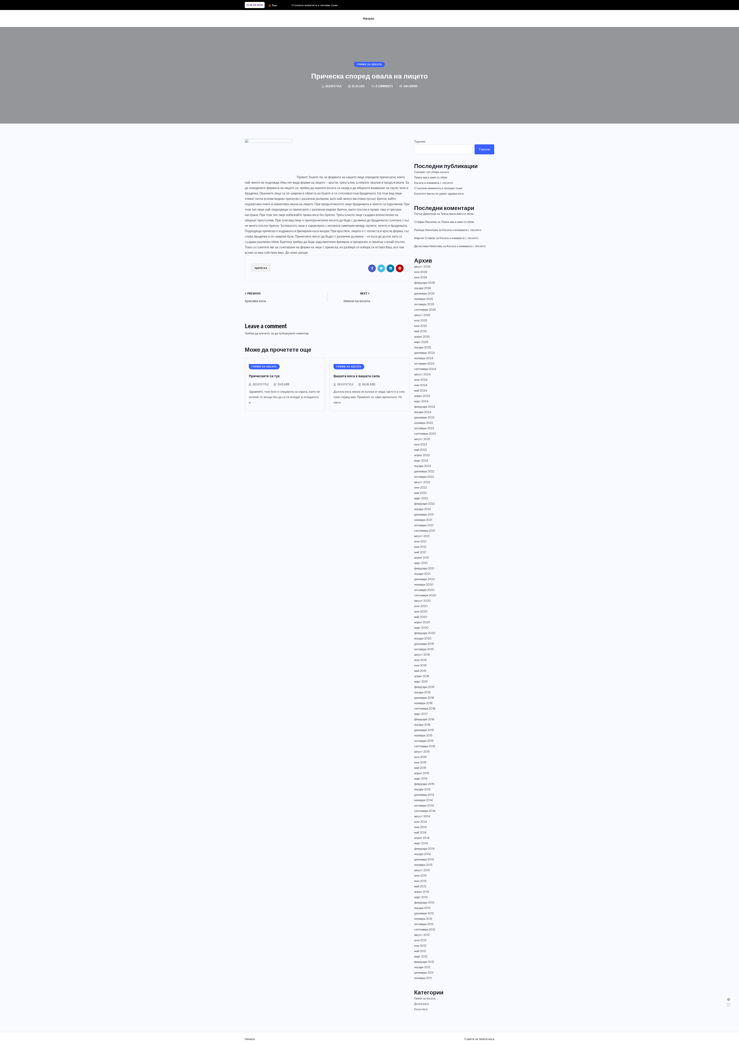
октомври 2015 (424, 741)
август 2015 (422, 752)
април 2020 (422, 622)
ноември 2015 (423, 735)
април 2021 (421, 558)
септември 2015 (424, 746)
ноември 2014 (423, 800)
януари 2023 (422, 466)
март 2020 (421, 628)
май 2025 (420, 331)
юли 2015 (420, 757)
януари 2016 (422, 725)
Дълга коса (421, 1004)
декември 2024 (424, 353)
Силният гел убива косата (431, 172)
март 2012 (420, 956)
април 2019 (421, 676)
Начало (368, 18)
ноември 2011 (423, 978)
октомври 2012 (423, 924)
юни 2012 (420, 946)
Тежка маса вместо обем (430, 177)
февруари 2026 (424, 283)
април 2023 (422, 455)
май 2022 (420, 493)
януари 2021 (422, 574)
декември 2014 (424, 795)
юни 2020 (420, 611)
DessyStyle (261, 384)
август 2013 (422, 870)
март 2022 (421, 498)
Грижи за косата (424, 998)
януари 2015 (422, 789)
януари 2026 (422, 288)
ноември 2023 (423, 423)
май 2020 (420, 617)
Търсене (419, 142)
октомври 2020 (424, 590)
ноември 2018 (423, 703)
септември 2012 (424, 929)
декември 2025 (424, 293)
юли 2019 (420, 660)
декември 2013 (424, 859)
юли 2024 (420, 380)
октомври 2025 (424, 304)
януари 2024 (422, 412)
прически (292, 199)
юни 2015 (420, 762)
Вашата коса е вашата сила (357, 376)
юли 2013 (420, 876)
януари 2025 (422, 347)
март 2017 (421, 714)
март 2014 (421, 843)
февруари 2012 (424, 962)
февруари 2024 (424, 407)
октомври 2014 (424, 806)
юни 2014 (420, 827)
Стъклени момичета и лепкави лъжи (315, 5)
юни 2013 (420, 881)
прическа (261, 267)
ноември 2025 (423, 299)
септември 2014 (425, 811)
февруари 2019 (424, 687)
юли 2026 (420, 272)
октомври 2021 (423, 525)
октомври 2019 (424, 649)
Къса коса (420, 1009)
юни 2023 (420, 444)
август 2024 (422, 374)
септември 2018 (424, 708)
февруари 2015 (424, 784)
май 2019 (420, 671)
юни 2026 (420, 277)
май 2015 (420, 768)
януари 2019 (422, 692)
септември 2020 (425, 595)
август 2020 (422, 601)
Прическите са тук (264, 376)
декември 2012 (424, 913)
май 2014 (420, 832)
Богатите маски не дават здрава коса (439, 194)
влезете (264, 333)
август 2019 (422, 655)
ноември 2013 (423, 865)
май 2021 (420, 552)
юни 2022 (420, 488)
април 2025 (422, 337)
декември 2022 (424, 471)
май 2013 (420, 886)
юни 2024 (420, 385)
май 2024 (420, 390)
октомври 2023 (424, 428)
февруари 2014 (424, 849)
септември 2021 (424, 531)
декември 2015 (424, 730)
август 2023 (422, 439)
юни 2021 (420, 547)
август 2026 (422, 267)
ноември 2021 (423, 520)
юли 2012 (420, 940)
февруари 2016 (424, 719)
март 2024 (421, 401)
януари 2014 (422, 854)
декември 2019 (424, 644)
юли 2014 (420, 822)
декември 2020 (424, 579)
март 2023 (421, 461)
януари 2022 (422, 509)
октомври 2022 (424, 477)
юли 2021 (420, 541)
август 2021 (422, 536)
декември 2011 (423, 973)
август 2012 (422, 935)
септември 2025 (425, 310)
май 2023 (420, 450)
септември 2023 (425, 434)
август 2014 (422, 816)
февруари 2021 (424, 568)
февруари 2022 (424, 504)
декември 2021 (424, 514)
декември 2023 (424, 417)
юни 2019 (420, 665)
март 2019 (421, 682)
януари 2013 (422, 908)
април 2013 (421, 892)
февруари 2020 (424, 633)
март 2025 (421, 342)
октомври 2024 (424, 364)
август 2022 (422, 482)
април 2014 (421, 838)
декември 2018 (424, 698)
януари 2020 (422, 638)
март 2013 (421, 897)
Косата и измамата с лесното (433, 183)
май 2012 (420, 951)
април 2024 (422, 396)
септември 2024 (425, 369)
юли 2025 (420, 320)
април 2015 (421, 773)
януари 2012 (422, 967)
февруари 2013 (424, 903)
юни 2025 (420, 326)
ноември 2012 (423, 919)
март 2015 (421, 779)
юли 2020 (421, 606)
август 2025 (422, 315)
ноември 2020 (423, 585)
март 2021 (420, 563)
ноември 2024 (423, 358)
